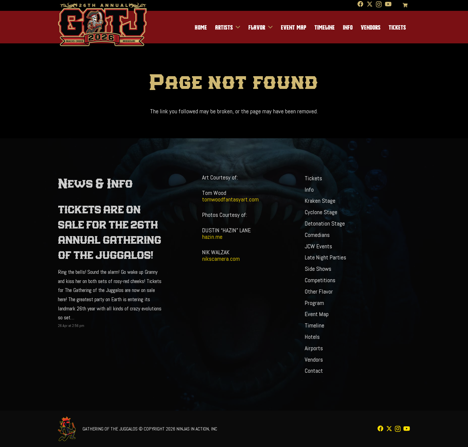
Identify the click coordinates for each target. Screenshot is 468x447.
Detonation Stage (325, 223)
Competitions (320, 280)
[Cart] (405, 5)
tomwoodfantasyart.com (230, 199)
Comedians (317, 235)
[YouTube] (388, 4)
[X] (370, 4)
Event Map (317, 314)
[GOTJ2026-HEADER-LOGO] (102, 24)
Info (309, 189)
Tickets (313, 178)
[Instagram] (379, 4)
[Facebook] (360, 4)
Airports (314, 348)
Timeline (314, 325)
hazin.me (212, 236)
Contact (314, 370)
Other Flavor (319, 291)
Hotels (312, 336)
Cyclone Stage (321, 212)
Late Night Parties (325, 257)
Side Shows (318, 268)
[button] (236, 27)
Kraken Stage (320, 200)
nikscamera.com (221, 258)
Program (314, 303)
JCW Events (318, 246)
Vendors (314, 359)
